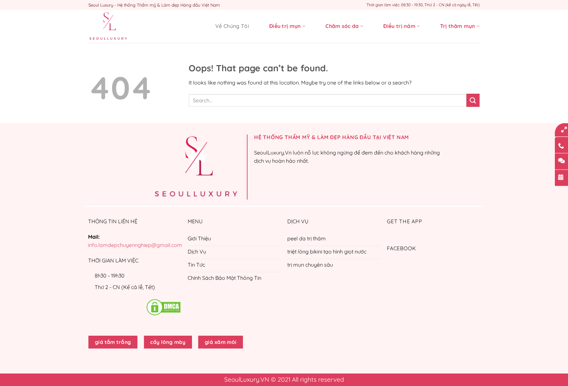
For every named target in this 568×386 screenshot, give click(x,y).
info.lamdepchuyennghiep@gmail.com (135, 245)
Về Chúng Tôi (232, 26)
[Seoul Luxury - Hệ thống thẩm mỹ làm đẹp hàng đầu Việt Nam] (121, 26)
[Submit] (473, 100)
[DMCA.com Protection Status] (163, 306)
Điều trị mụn (285, 26)
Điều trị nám (399, 26)
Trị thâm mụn (457, 26)
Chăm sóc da (342, 26)
